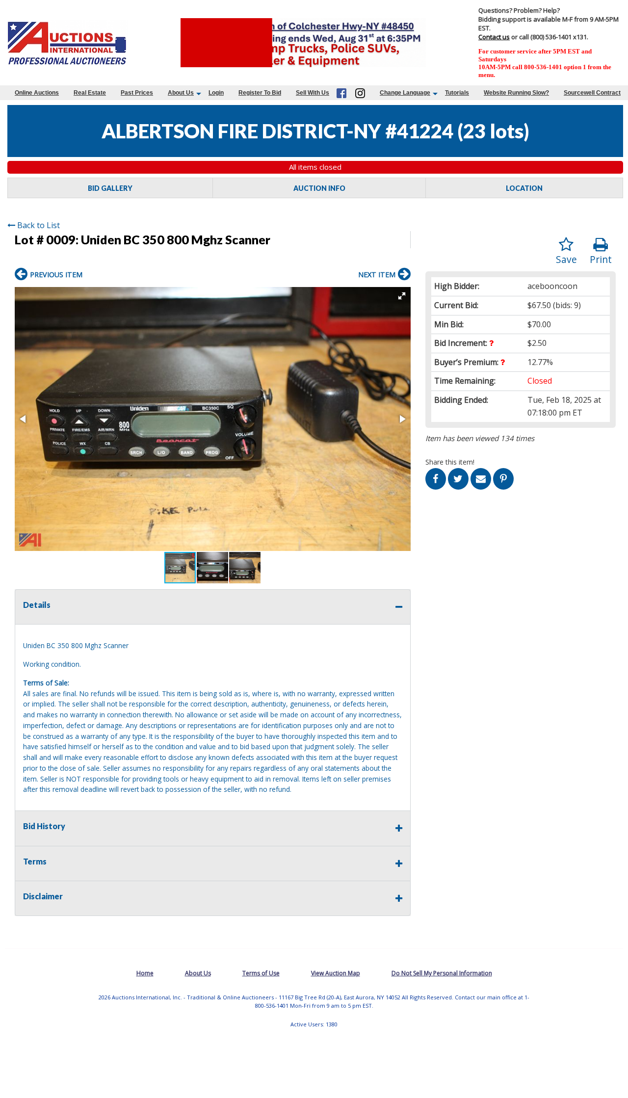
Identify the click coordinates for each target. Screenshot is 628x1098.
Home (145, 973)
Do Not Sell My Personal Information (442, 973)
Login (216, 92)
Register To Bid (259, 92)
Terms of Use (261, 973)
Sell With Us (312, 92)
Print (601, 259)
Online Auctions (37, 92)
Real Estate (90, 92)
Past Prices (137, 92)
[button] (402, 296)
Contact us (494, 36)
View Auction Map (335, 973)
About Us (181, 92)
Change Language (405, 92)
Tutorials (457, 92)
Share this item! (449, 462)
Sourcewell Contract (592, 92)
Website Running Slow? (516, 92)
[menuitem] (36, 92)
